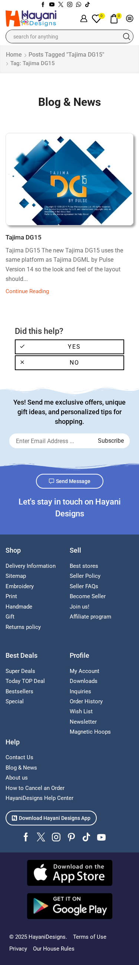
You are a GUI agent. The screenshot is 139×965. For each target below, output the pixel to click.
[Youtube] (51, 5)
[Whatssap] (78, 5)
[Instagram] (69, 5)
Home (14, 54)
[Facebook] (43, 5)
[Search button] (126, 36)
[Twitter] (60, 5)
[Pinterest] (71, 837)
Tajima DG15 (24, 237)
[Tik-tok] (87, 5)
